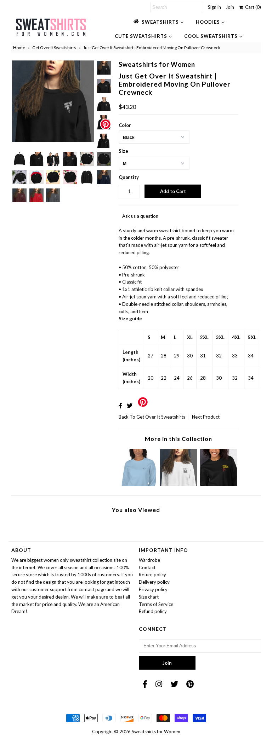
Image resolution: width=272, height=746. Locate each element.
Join (230, 7)
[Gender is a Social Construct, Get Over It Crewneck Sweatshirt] (218, 484)
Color (125, 125)
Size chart (149, 597)
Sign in (214, 7)
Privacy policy (153, 589)
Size (123, 151)
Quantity (129, 177)
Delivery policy (154, 582)
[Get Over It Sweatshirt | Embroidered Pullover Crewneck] (139, 484)
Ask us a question (140, 216)
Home (19, 47)
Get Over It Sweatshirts (54, 47)
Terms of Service (156, 604)
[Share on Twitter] (129, 405)
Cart (252, 7)
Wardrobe (149, 560)
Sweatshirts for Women (156, 731)
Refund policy (153, 611)
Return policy (152, 574)
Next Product (206, 417)
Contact (147, 567)
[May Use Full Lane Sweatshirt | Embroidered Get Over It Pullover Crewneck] (178, 484)
